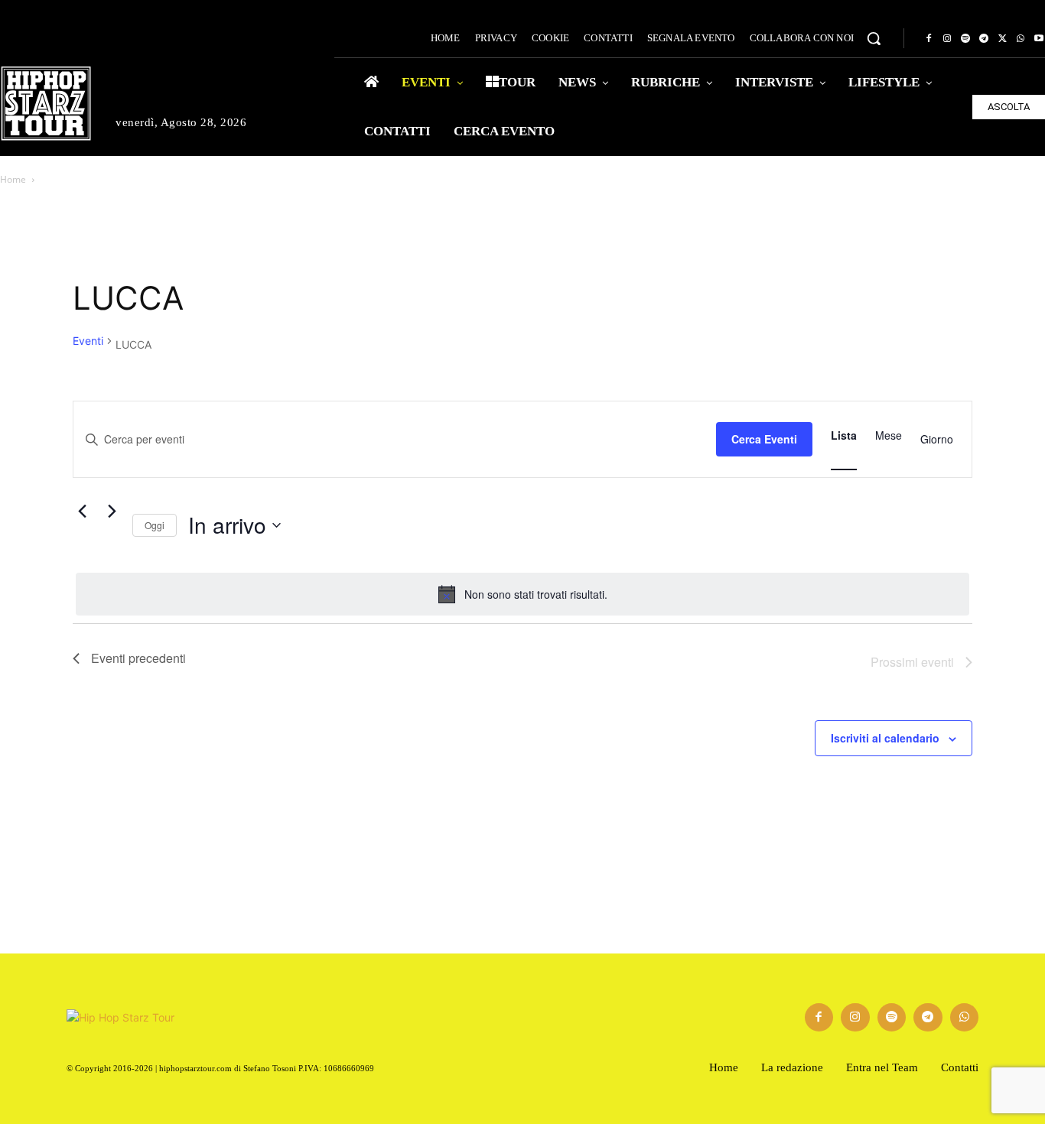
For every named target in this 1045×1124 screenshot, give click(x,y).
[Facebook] (929, 39)
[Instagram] (947, 39)
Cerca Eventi (764, 439)
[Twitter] (1002, 39)
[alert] (522, 594)
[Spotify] (965, 39)
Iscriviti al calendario (885, 738)
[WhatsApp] (1020, 39)
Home (13, 179)
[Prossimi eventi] (112, 511)
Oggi (154, 524)
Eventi (88, 340)
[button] (873, 38)
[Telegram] (984, 39)
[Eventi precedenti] (82, 511)
